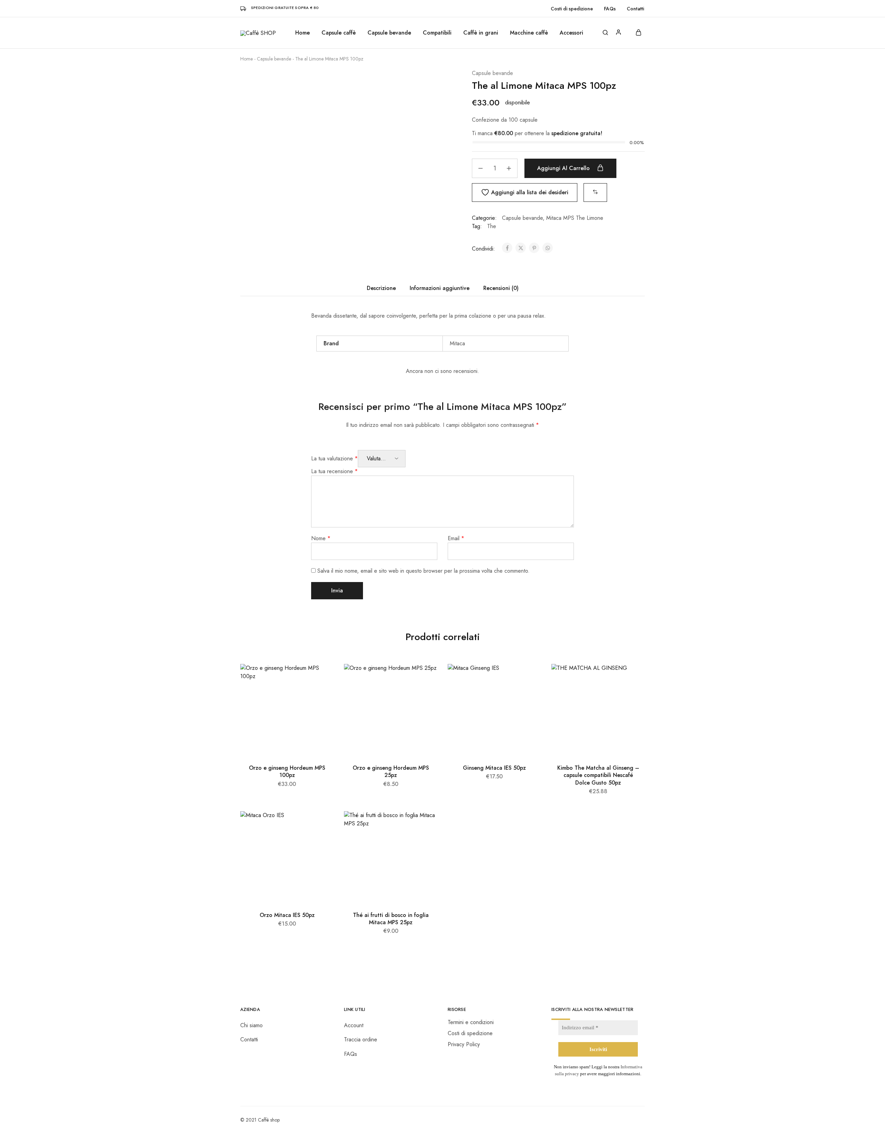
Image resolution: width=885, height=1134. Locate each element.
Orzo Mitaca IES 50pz (287, 915)
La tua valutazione (334, 458)
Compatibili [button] (437, 33)
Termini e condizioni (471, 1022)
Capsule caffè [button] (339, 33)
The (491, 226)
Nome (320, 538)
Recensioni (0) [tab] (501, 288)
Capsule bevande (274, 58)
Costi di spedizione (572, 8)
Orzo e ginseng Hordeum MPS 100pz (287, 771)
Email (456, 538)
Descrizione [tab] (381, 288)
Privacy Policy (464, 1044)
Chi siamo (251, 1025)
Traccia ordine (360, 1039)
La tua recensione (334, 471)
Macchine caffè (529, 33)
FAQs (610, 8)
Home (302, 33)
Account (353, 1025)
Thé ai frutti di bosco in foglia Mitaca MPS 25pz (391, 918)
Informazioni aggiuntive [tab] (439, 288)
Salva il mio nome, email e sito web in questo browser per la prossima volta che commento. (423, 571)
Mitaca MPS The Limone (574, 218)
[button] (595, 192)
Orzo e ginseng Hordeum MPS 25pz (391, 771)
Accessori (571, 33)
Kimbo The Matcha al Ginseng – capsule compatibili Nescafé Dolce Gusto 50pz (598, 775)
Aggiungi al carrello (564, 168)
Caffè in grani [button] (480, 33)
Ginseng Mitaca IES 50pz (494, 768)
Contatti (635, 8)
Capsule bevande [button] (389, 33)
